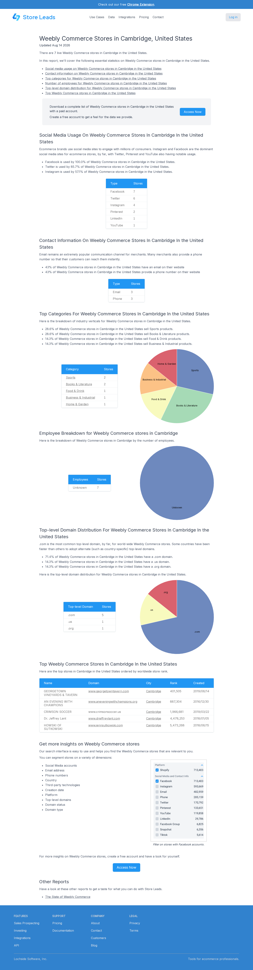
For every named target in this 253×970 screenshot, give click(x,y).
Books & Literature (79, 384)
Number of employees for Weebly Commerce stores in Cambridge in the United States (106, 83)
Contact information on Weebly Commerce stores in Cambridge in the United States (104, 73)
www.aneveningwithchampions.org (112, 701)
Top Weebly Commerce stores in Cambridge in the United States (90, 93)
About (95, 923)
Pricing (144, 17)
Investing (20, 930)
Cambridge (153, 691)
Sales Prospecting (26, 923)
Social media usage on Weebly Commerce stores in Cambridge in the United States (103, 68)
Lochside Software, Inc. (30, 959)
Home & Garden (77, 404)
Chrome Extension (140, 4)
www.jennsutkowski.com (105, 725)
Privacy (134, 923)
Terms (133, 930)
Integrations (127, 17)
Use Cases (96, 17)
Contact (158, 17)
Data (111, 17)
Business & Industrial (80, 397)
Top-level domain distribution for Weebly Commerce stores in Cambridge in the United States (110, 88)
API (16, 945)
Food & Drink (75, 391)
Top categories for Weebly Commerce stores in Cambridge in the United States (100, 78)
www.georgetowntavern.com (108, 691)
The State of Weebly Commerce (67, 897)
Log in (233, 17)
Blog (94, 945)
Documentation (63, 930)
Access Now (193, 112)
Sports (70, 377)
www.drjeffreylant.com (104, 718)
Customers (98, 938)
